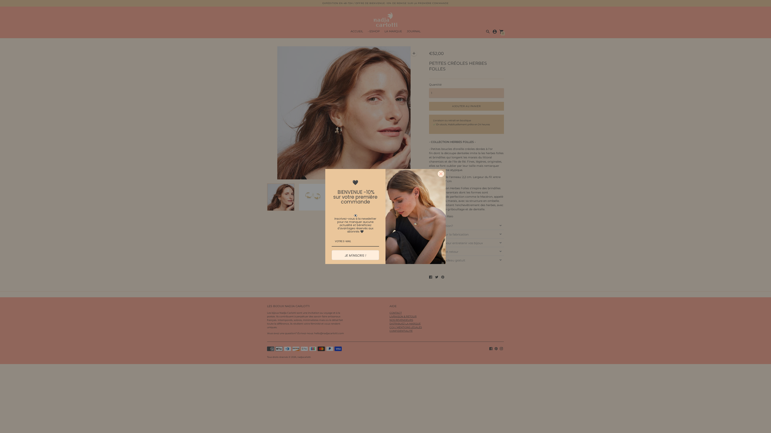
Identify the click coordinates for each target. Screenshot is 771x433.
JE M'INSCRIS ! (355, 255)
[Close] (441, 174)
